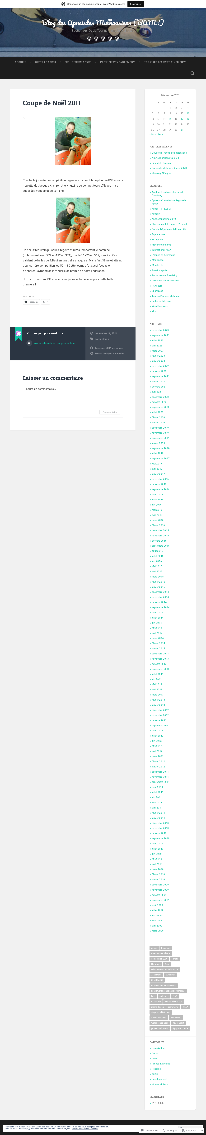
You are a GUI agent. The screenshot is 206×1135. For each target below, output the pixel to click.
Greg (167, 964)
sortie (155, 1074)
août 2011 (157, 787)
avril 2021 (157, 391)
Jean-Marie (156, 975)
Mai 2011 (157, 802)
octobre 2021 (159, 386)
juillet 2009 (158, 910)
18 (188, 119)
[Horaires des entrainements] (117, 38)
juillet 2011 (158, 792)
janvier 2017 (158, 474)
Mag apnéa (158, 260)
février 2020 (158, 417)
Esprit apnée (158, 234)
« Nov (153, 134)
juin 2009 (157, 915)
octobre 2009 (159, 895)
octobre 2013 (159, 663)
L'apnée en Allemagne (163, 255)
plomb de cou (157, 1007)
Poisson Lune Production (165, 280)
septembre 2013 (161, 669)
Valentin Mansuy (158, 1018)
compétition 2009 (159, 959)
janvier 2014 (158, 648)
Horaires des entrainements (165, 62)
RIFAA (185, 1007)
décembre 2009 (160, 884)
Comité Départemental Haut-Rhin (169, 229)
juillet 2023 (158, 340)
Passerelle (156, 1001)
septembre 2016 (161, 489)
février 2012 (158, 761)
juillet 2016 (158, 499)
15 (170, 119)
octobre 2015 (159, 540)
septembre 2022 (161, 376)
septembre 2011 (161, 781)
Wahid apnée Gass (159, 1023)
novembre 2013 (160, 658)
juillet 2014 (158, 617)
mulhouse (164, 996)
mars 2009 (158, 930)
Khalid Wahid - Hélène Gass (163, 985)
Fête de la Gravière (162, 163)
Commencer (135, 4)
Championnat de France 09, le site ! (170, 224)
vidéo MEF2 (176, 1018)
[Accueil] (88, 38)
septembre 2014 (161, 607)
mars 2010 (158, 869)
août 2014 (157, 612)
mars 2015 (158, 576)
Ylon (154, 311)
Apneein (156, 213)
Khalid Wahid (157, 980)
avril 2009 (157, 925)
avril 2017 (157, 468)
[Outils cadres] (95, 38)
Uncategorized (159, 1079)
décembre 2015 (160, 530)
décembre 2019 (160, 427)
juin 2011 (157, 797)
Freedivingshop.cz (161, 244)
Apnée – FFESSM (161, 208)
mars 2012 (158, 756)
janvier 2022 (158, 381)
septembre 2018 (161, 448)
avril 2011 (157, 807)
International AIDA (161, 249)
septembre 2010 (161, 838)
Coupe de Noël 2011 (52, 103)
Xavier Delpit (178, 1023)
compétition (102, 339)
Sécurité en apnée (78, 62)
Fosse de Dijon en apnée (109, 353)
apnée (154, 948)
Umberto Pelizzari (161, 301)
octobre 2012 (159, 720)
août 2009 (157, 905)
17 (182, 119)
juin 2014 (157, 622)
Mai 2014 (157, 628)
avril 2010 (157, 864)
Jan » (160, 134)
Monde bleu (158, 265)
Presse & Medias (161, 1063)
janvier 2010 (158, 879)
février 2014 (158, 643)
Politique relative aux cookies (85, 1129)
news (155, 1058)
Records (156, 1068)
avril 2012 (157, 751)
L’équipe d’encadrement (117, 62)
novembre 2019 (160, 432)
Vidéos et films (160, 1084)
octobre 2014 (159, 602)
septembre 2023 (161, 335)
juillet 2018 (158, 453)
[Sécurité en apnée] (103, 38)
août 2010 (157, 843)
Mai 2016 (157, 509)
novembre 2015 (160, 535)
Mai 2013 (157, 684)
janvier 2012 (158, 766)
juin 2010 (157, 853)
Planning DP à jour (161, 173)
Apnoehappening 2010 (164, 219)
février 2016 (158, 525)
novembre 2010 (160, 828)
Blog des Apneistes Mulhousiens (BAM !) (103, 22)
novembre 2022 (160, 366)
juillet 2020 (158, 412)
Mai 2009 (157, 920)
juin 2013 (157, 679)
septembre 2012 (161, 725)
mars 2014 (158, 638)
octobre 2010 (159, 833)
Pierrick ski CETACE (174, 1001)
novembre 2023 (160, 330)
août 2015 (157, 550)
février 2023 (158, 355)
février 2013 (158, 699)
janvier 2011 (158, 818)
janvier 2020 (158, 422)
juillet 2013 (158, 674)
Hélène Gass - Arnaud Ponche (164, 969)
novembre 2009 (160, 889)
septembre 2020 (161, 407)
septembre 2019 (161, 438)
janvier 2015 (158, 587)
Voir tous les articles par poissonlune (54, 343)
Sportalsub (157, 290)
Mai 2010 (157, 859)
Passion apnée (160, 270)
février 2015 (158, 581)
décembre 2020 (160, 397)
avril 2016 (157, 515)
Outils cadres (45, 62)
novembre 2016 (160, 479)
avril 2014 (157, 633)
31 (182, 130)
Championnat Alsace (160, 953)
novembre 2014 (160, 597)
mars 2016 (158, 520)
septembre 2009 (161, 900)
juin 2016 (157, 504)
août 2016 (157, 494)
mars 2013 (158, 694)
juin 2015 (157, 561)
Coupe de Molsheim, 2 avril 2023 (169, 168)
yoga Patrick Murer (159, 1028)
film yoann (156, 964)
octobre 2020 (159, 402)
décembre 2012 (160, 710)
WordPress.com (160, 306)
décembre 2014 (160, 592)
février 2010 (158, 874)
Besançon (166, 948)
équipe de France (180, 1028)
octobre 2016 (159, 484)
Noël (175, 996)
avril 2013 (157, 689)
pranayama (173, 1007)
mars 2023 (158, 350)
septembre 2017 (161, 458)
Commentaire (110, 412)
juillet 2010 (158, 848)
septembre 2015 (161, 545)
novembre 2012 (160, 715)
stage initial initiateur (160, 1012)
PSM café (157, 285)
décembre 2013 (160, 653)
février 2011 (158, 812)
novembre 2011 (160, 777)
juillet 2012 (158, 735)
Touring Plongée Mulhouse (166, 296)
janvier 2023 (158, 360)
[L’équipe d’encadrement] (110, 38)
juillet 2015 (158, 556)
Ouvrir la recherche (192, 73)
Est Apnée (157, 239)
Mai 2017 (157, 463)
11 (188, 113)
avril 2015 (157, 571)
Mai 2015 (157, 566)
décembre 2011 (160, 771)
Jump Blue (170, 975)
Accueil (20, 62)
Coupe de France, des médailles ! (169, 152)
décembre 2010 (160, 823)
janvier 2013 (158, 705)
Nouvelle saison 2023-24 (165, 157)
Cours (155, 1053)
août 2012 (157, 730)
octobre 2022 (159, 371)
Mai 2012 (157, 746)
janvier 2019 (158, 443)
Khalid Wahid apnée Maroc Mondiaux (168, 991)
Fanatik (175, 959)
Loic (153, 996)
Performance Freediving (164, 275)
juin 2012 (157, 740)
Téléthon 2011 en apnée (109, 348)
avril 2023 (157, 345)
